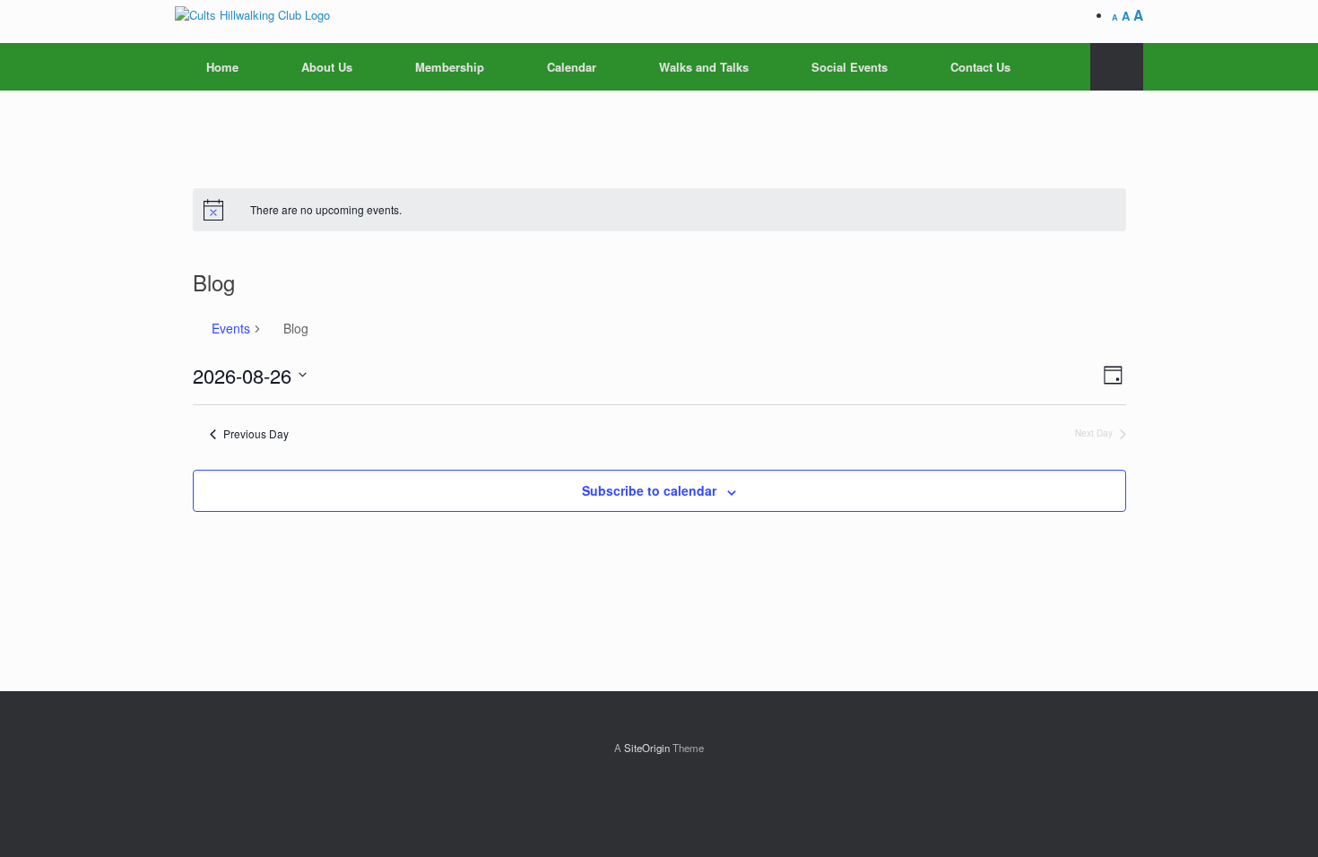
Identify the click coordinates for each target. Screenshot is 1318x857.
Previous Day (256, 434)
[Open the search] (1116, 67)
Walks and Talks (704, 66)
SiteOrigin (647, 747)
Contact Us (980, 66)
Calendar (571, 66)
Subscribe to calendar (649, 490)
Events (231, 328)
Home (222, 66)
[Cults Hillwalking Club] (252, 13)
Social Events (849, 66)
